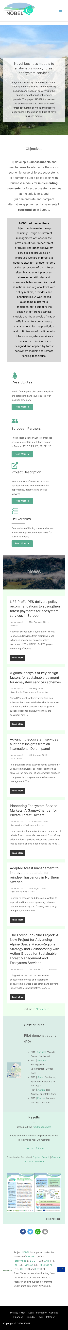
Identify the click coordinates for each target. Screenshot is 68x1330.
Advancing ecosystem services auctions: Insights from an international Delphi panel (34, 744)
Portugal (41, 1052)
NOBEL (25, 1252)
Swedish (39, 1161)
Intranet (50, 1317)
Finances (18, 1317)
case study (16, 692)
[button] (23, 1231)
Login (40, 1317)
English (36, 1157)
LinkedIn (30, 1317)
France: (41, 1098)
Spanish (28, 1161)
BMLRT (34, 1260)
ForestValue (20, 1260)
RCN (21, 1269)
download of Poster (34, 1148)
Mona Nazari (17, 622)
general (14, 625)
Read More (17, 657)
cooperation (29, 692)
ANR (46, 1260)
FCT (37, 1269)
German (55, 1157)
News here (42, 1009)
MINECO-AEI (46, 1265)
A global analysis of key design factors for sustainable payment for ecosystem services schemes (35, 677)
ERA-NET (31, 1256)
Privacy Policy (17, 1312)
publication (43, 692)
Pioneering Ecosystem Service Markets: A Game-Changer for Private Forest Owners (33, 810)
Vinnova (29, 1265)
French (45, 1157)
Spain (40, 1077)
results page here (42, 1127)
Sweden (41, 1060)
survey (40, 825)
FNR (16, 1265)
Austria (41, 1090)
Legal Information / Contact (43, 1312)
